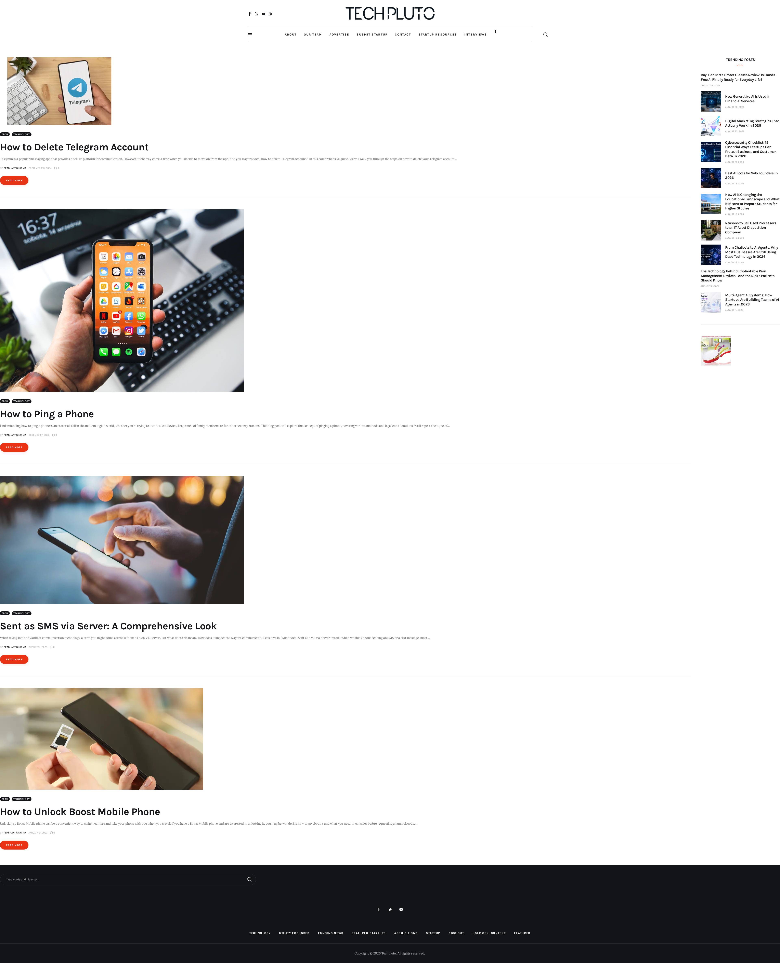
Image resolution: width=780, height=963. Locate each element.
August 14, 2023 (38, 647)
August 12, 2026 (710, 286)
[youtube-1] (401, 909)
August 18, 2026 (734, 183)
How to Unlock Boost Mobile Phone (80, 812)
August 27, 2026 (710, 85)
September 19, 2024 (40, 168)
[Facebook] (250, 14)
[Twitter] (257, 14)
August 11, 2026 (734, 309)
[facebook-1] (379, 909)
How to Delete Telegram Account (74, 147)
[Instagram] (270, 14)
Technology (21, 134)
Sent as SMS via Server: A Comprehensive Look (108, 626)
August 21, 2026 (734, 162)
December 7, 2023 (39, 435)
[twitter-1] (390, 909)
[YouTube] (263, 14)
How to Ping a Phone (47, 414)
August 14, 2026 (734, 262)
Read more (14, 180)
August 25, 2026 (734, 131)
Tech (5, 134)
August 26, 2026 (734, 107)
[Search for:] (128, 879)
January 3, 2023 (38, 832)
